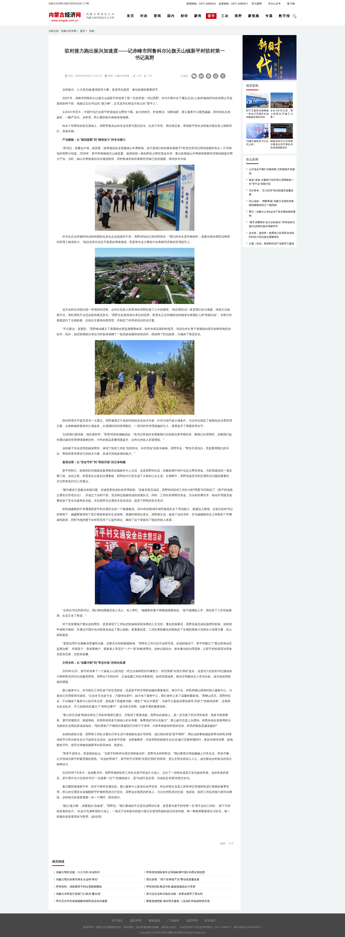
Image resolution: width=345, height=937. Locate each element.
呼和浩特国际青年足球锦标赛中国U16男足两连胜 (175, 872)
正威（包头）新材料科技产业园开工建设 (271, 243)
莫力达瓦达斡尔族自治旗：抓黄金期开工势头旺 (174, 893)
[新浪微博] (201, 76)
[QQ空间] (208, 76)
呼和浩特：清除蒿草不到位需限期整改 (79, 886)
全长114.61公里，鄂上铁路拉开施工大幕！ (281, 113)
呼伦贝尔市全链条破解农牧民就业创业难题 (81, 900)
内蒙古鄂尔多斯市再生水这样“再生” (77, 879)
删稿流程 (154, 920)
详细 (91, 30)
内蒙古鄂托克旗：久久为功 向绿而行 (78, 872)
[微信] (194, 76)
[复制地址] (215, 76)
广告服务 (173, 920)
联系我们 (210, 920)
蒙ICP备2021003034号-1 (248, 927)
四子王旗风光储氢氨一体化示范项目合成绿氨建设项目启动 (257, 113)
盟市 (82, 30)
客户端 (291, 3)
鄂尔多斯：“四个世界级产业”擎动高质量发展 (172, 879)
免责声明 (192, 920)
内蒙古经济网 (68, 30)
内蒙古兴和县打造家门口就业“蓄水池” (78, 893)
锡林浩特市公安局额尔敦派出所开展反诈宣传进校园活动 (281, 144)
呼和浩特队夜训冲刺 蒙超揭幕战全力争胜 (171, 886)
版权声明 (136, 920)
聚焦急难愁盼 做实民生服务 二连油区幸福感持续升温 (178, 900)
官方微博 (257, 3)
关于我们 (117, 920)
